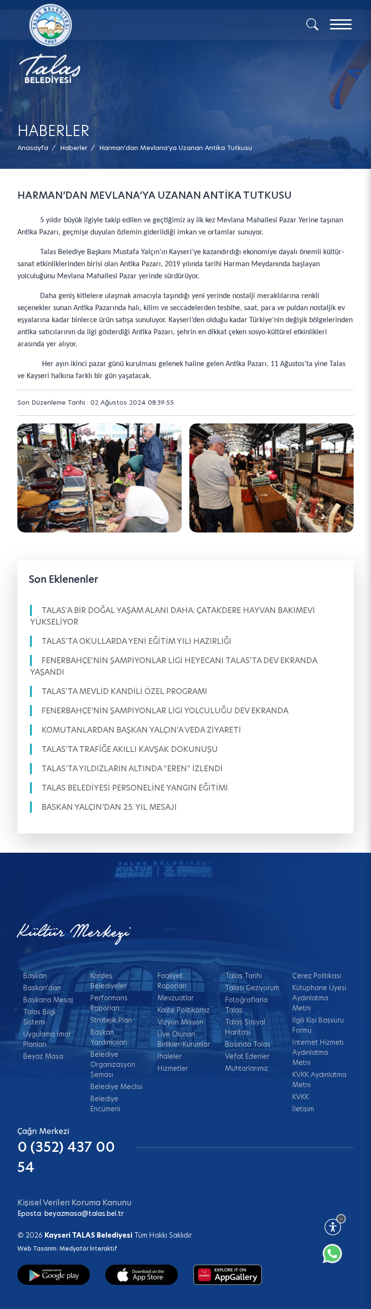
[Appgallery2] (227, 1274)
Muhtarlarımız (246, 1068)
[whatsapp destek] (337, 1258)
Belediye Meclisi (116, 1086)
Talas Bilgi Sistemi (39, 1017)
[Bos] (99, 478)
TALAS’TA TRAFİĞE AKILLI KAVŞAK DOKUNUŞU (130, 749)
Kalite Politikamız (183, 1010)
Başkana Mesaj (48, 1000)
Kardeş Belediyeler (108, 981)
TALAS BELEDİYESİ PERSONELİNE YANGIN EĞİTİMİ (135, 787)
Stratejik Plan (111, 1020)
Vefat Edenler (247, 1056)
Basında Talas (248, 1044)
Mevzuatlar (175, 998)
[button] (175, 147)
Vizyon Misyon (180, 1022)
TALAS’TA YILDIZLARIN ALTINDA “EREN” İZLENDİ (132, 768)
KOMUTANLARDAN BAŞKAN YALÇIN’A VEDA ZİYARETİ (141, 730)
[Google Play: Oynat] (53, 1274)
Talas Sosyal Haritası (245, 1027)
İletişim (303, 1109)
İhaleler (169, 1056)
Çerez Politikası (316, 976)
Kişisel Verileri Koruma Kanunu (74, 1202)
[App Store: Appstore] (141, 1274)
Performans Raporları (109, 1003)
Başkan (35, 976)
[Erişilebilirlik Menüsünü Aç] (332, 1227)
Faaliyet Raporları (171, 981)
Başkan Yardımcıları (108, 1037)
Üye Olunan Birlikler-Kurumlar (183, 1039)
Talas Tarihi (243, 976)
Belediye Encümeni (105, 1104)
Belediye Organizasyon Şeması (112, 1064)
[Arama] (312, 23)
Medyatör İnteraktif (88, 1248)
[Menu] (341, 24)
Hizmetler (172, 1068)
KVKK (300, 1097)
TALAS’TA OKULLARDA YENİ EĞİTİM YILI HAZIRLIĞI (136, 641)
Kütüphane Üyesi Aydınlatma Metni (319, 998)
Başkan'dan (42, 988)
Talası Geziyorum (252, 988)
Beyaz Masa (43, 1056)
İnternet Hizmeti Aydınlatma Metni (317, 1052)
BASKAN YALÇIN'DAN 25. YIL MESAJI (109, 807)
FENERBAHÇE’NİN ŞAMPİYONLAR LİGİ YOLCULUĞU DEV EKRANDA (165, 710)
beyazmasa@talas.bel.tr (84, 1213)
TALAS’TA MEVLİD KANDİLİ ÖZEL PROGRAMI (124, 691)
